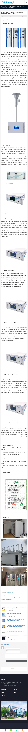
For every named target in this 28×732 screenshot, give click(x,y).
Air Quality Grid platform (12, 637)
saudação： (8, 647)
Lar (2, 6)
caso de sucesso (7, 6)
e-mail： (7, 650)
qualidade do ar (10, 592)
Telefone (22, 731)
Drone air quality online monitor (14, 613)
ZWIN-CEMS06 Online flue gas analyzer (15, 631)
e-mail (11, 731)
